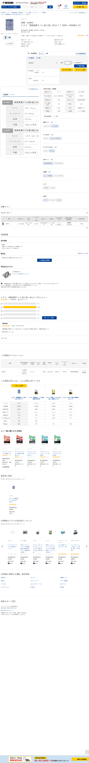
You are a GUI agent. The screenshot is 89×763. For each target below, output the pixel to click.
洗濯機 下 (3, 577)
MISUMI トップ (5, 12)
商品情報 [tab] (6, 94)
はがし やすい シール (36, 584)
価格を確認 (81, 66)
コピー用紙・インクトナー (32, 12)
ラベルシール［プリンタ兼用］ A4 (6, 452)
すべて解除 (55, 116)
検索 (50, 7)
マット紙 (3, 584)
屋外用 (2, 580)
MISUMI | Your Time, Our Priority (10, 2)
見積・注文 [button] (81, 7)
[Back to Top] (87, 752)
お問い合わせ (66, 8)
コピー (42, 53)
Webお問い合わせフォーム (7, 610)
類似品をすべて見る (83, 253)
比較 (39, 58)
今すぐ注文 (68, 69)
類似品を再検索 (46, 260)
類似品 (32, 58)
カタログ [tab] (13, 94)
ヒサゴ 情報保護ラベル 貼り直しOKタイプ (12, 14)
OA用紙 (44, 12)
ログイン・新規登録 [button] (81, 3)
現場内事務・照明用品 (17, 12)
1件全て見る (4, 338)
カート (58, 8)
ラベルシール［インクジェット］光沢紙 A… (44, 453)
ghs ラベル (63, 584)
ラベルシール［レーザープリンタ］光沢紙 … (57, 453)
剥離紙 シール (63, 577)
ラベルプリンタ (5, 587)
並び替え (74, 219)
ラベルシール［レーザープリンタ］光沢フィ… (32, 453)
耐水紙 (62, 587)
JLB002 (3, 371)
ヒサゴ (22, 19)
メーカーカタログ (46, 283)
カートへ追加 (81, 69)
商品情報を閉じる (33, 89)
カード (29, 39)
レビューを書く (50, 317)
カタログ (10, 43)
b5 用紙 (32, 587)
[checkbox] (46, 126)
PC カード (33, 577)
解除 (47, 53)
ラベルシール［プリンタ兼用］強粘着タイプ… (19, 453)
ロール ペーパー (35, 580)
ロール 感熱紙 (63, 580)
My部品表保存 (82, 53)
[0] (58, 6)
